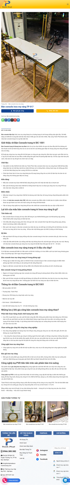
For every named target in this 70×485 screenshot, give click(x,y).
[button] (68, 4)
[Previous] (2, 415)
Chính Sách (23, 443)
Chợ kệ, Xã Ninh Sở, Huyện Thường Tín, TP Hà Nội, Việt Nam (8, 458)
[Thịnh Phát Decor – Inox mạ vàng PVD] (12, 4)
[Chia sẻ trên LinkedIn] (18, 120)
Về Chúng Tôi (24, 439)
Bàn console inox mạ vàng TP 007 (35, 424)
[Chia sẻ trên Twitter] (9, 120)
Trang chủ (4, 104)
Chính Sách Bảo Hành (26, 446)
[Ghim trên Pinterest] (15, 120)
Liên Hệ (22, 458)
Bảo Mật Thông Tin (25, 449)
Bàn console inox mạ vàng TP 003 (58, 424)
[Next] (68, 415)
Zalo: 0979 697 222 (8, 475)
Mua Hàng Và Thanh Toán (26, 454)
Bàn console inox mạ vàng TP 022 (12, 424)
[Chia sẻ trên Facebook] (6, 120)
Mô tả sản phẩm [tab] (6, 130)
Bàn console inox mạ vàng (16, 104)
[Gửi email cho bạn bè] (12, 120)
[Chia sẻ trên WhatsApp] (2, 120)
